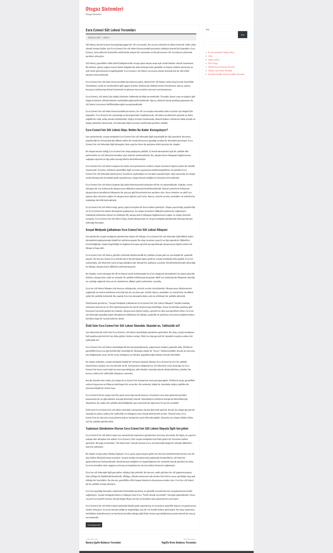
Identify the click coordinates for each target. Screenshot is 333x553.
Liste (210, 56)
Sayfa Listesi (213, 59)
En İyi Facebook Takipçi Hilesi (221, 52)
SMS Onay (212, 63)
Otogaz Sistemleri (104, 8)
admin (106, 37)
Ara (207, 29)
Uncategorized (93, 525)
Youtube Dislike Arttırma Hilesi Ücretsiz (226, 74)
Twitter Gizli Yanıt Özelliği (220, 70)
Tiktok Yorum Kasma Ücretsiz (221, 66)
